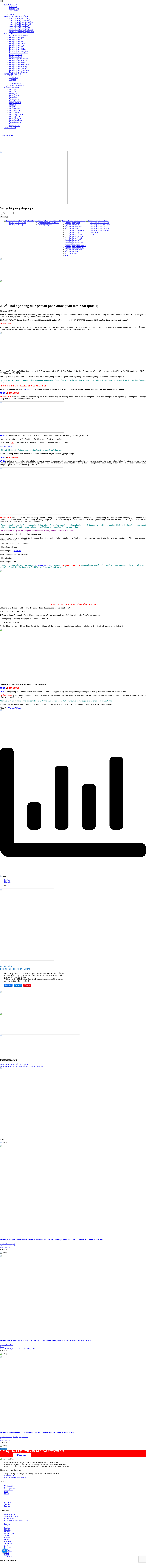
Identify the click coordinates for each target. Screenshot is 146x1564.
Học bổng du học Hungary (74, 236)
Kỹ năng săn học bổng (16, 85)
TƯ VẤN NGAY (10, 128)
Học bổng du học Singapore (18, 72)
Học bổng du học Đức (16, 47)
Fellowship (3, 1246)
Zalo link (8, 985)
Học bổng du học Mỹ (16, 41)
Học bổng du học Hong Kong (19, 70)
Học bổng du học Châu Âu (20, 1437)
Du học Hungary (14, 108)
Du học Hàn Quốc (15, 118)
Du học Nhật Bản (15, 116)
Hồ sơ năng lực (14, 9)
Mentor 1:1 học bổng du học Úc (19, 26)
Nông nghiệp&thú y (25, 1349)
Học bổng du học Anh (16, 37)
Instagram (7, 1506)
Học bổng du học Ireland (17, 62)
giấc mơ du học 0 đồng (43, 565)
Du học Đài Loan (14, 126)
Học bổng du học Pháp (16, 45)
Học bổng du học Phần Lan (18, 60)
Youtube (27, 985)
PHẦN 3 (18, 708)
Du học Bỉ (12, 105)
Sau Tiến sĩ (10, 1246)
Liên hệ (11, 14)
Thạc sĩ (2, 1347)
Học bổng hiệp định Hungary (18, 59)
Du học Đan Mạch (15, 103)
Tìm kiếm (4, 217)
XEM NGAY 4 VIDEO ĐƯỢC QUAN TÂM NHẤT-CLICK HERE (73, 604)
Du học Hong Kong (15, 120)
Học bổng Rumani (71, 253)
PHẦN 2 (11, 708)
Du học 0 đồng (9, 1518)
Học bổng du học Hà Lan (17, 49)
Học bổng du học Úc (16, 39)
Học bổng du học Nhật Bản (18, 66)
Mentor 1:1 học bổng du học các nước (21, 32)
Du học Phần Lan (15, 110)
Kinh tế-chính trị (5, 1349)
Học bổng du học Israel (98, 226)
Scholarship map (9, 1514)
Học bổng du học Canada (17, 43)
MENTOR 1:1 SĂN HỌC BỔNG (16, 16)
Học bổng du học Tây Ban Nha (75, 246)
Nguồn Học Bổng (8, 135)
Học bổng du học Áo (72, 225)
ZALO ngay (21, 1455)
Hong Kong (94, 232)
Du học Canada (14, 95)
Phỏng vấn (12, 80)
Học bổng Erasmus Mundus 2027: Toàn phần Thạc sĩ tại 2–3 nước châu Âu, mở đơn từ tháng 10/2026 (37, 1432)
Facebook (18, 985)
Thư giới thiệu (13, 78)
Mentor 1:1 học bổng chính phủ (19, 20)
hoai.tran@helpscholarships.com (15, 1477)
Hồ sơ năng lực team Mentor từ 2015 (16, 1520)
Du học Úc (12, 91)
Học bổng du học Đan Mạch (18, 53)
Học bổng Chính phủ (6, 1437)
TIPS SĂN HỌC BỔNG (12, 74)
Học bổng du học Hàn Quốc (18, 68)
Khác (66, 255)
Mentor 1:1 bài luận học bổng (19, 18)
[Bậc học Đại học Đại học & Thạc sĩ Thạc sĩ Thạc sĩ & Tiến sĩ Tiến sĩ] (7, 213)
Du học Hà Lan (14, 99)
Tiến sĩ (16, 1246)
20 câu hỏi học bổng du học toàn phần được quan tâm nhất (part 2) (22, 1066)
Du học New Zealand (16, 114)
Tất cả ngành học (5, 1247)
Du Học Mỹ (13, 93)
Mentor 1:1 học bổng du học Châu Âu (21, 22)
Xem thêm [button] (3, 1449)
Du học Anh (13, 89)
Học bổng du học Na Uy (73, 240)
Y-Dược (33, 1349)
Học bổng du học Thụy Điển (18, 51)
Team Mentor (13, 11)
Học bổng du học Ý (15, 57)
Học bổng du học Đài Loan (99, 223)
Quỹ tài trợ (17, 551)
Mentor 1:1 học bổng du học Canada (21, 30)
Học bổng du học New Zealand (19, 64)
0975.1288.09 (9, 1475)
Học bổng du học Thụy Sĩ (73, 250)
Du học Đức (13, 124)
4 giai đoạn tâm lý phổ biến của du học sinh (14, 1064)
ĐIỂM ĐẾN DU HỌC (12, 87)
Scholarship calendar (11, 1516)
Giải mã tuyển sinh (15, 83)
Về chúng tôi (13, 7)
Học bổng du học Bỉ (15, 55)
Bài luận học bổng (15, 76)
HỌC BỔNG (8, 34)
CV (10, 82)
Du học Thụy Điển (15, 101)
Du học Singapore (15, 122)
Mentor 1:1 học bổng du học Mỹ (20, 28)
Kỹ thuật (12, 1349)
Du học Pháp (13, 97)
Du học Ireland (14, 112)
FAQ (10, 12)
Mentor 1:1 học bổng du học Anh (20, 24)
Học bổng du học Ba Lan (73, 226)
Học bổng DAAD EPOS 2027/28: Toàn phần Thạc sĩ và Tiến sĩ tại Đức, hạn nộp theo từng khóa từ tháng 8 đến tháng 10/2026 (45, 1340)
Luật (17, 1349)
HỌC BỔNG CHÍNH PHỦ (18, 35)
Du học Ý (12, 106)
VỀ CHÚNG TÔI (10, 5)
